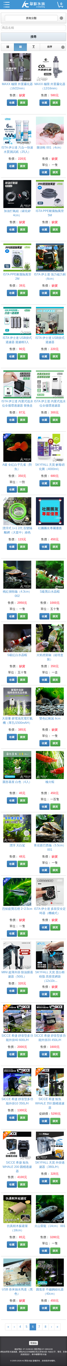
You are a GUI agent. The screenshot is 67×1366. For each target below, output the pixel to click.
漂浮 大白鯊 (17, 845)
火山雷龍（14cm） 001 (49, 1226)
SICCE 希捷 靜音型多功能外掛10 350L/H (17, 1101)
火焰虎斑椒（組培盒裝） (49, 657)
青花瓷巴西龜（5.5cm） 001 (50, 847)
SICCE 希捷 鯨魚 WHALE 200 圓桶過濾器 (17, 1165)
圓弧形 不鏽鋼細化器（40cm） (50, 1291)
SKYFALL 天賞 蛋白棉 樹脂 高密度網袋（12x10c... (50, 975)
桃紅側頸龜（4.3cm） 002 (17, 593)
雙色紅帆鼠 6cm (49, 718)
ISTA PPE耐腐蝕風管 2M (17, 276)
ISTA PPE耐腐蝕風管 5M (50, 213)
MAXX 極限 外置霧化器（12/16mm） (49, 86)
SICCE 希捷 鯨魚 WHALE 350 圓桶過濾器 (49, 1102)
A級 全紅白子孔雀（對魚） (17, 467)
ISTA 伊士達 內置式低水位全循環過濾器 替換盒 (17, 403)
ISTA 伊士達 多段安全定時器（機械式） (50, 911)
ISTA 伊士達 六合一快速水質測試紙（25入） (17, 149)
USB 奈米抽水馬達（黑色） (17, 1291)
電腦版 (33, 1343)
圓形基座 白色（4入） (17, 781)
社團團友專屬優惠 (50, 528)
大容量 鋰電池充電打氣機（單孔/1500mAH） (17, 720)
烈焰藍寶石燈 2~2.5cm (17, 908)
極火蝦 (49, 781)
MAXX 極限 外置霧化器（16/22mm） (17, 86)
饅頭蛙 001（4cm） (50, 147)
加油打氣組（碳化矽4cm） (17, 213)
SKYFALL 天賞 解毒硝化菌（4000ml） (50, 467)
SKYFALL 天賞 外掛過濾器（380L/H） (50, 1164)
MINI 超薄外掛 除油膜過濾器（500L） (17, 974)
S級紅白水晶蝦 (17, 655)
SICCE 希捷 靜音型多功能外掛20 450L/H (50, 1038)
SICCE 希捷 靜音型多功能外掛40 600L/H (17, 1038)
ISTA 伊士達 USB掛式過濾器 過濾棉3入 (17, 340)
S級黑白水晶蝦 (50, 591)
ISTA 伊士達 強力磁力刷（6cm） (50, 276)
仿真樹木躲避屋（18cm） (17, 1228)
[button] (33, 18)
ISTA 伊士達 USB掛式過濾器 (49, 340)
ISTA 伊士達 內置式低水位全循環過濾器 (50, 403)
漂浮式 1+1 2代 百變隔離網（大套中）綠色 (17, 530)
